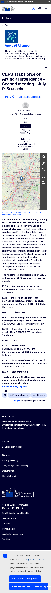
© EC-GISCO (16, 212)
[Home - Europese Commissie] (8, 8)
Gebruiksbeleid (9, 476)
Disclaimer (17, 215)
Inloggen (33, 8)
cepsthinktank (38, 395)
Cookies (6, 523)
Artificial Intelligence (19, 395)
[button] (9, 97)
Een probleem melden (12, 446)
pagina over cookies (34, 559)
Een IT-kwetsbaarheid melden (16, 513)
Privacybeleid (8, 528)
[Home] (43, 156)
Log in (17, 400)
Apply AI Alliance (17, 45)
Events (7, 25)
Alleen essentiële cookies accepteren (30, 586)
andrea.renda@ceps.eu (14, 386)
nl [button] (40, 8)
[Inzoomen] (43, 163)
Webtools (6, 212)
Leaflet (24, 212)
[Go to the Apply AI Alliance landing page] (11, 42)
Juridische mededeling (12, 534)
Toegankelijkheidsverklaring (15, 465)
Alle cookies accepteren (25, 578)
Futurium (8, 18)
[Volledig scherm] (43, 176)
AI (5, 395)
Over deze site (9, 518)
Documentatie (8, 470)
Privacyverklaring (10, 460)
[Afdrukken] (43, 183)
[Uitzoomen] (43, 170)
